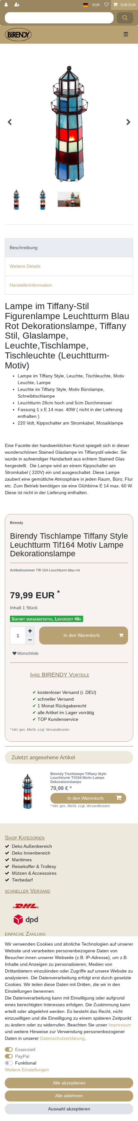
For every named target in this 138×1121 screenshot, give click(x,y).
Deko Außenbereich (32, 846)
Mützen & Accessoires (34, 873)
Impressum (119, 1024)
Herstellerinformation (31, 285)
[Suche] (125, 17)
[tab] (69, 247)
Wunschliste (27, 653)
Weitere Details (25, 266)
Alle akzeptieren (69, 1082)
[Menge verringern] (29, 640)
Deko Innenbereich (31, 853)
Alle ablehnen (69, 1095)
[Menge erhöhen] (29, 631)
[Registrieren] (17, 5)
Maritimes (22, 859)
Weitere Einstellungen (27, 1069)
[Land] (85, 5)
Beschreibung (24, 247)
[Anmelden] (6, 5)
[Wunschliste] (106, 5)
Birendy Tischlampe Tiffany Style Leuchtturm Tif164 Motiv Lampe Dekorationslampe (78, 778)
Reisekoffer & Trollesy (34, 866)
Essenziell (25, 1049)
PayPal (22, 1056)
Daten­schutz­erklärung (62, 1038)
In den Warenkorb (82, 635)
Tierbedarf (22, 879)
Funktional (25, 1063)
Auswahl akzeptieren (69, 1108)
